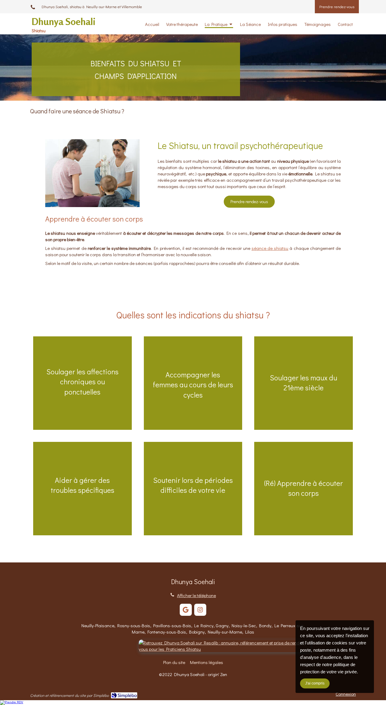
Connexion (346, 694)
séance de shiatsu (270, 248)
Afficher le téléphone (196, 595)
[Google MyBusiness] (186, 610)
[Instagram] (200, 610)
